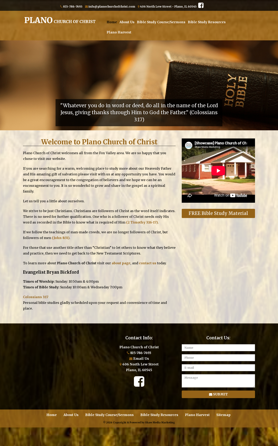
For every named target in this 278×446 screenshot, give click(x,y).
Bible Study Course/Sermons (161, 22)
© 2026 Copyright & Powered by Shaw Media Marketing (139, 422)
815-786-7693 (72, 6)
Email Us (140, 358)
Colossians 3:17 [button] (35, 297)
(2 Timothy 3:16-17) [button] (142, 222)
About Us (127, 22)
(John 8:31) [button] (60, 238)
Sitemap (223, 415)
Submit (220, 394)
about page (121, 263)
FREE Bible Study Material (218, 213)
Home (112, 22)
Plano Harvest (119, 32)
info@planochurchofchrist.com (112, 6)
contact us (147, 263)
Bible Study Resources (207, 22)
